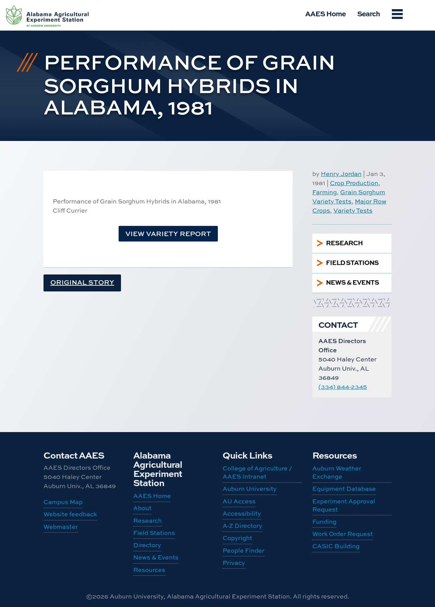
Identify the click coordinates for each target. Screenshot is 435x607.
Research (147, 520)
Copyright (237, 538)
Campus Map (63, 502)
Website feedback (70, 514)
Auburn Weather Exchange (40, 13)
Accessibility (242, 513)
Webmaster (61, 526)
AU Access (239, 501)
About (142, 508)
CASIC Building (38, 104)
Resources (149, 570)
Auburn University (250, 488)
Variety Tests (352, 210)
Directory (147, 545)
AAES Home (325, 13)
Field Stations (154, 533)
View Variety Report (168, 233)
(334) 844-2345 (342, 386)
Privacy (234, 562)
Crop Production (354, 183)
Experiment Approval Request (42, 54)
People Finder (243, 550)
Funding (37, 72)
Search (368, 13)
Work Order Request (42, 86)
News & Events (155, 557)
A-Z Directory (242, 525)
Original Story (82, 282)
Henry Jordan (341, 173)
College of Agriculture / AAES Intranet (257, 472)
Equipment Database (41, 33)
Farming (324, 192)
